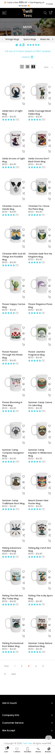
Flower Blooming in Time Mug (12, 404)
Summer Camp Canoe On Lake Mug (40, 404)
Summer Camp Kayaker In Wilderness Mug (40, 452)
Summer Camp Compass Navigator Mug (13, 452)
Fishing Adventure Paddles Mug (11, 549)
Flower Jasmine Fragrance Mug (36, 353)
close (50, 4)
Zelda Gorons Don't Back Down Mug (38, 160)
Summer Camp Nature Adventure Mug (40, 645)
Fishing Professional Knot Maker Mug (12, 645)
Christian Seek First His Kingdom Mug (40, 255)
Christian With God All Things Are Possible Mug (14, 256)
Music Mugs (46, 39)
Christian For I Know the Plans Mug (38, 207)
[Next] (52, 39)
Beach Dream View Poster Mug (38, 502)
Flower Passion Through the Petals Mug (12, 354)
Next (14, 674)
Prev (6, 666)
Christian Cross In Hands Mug (11, 207)
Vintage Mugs (12, 39)
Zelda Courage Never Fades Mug (39, 112)
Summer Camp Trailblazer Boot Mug (13, 502)
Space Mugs (29, 39)
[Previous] (2, 39)
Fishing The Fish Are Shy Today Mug (12, 597)
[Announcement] (24, 4)
